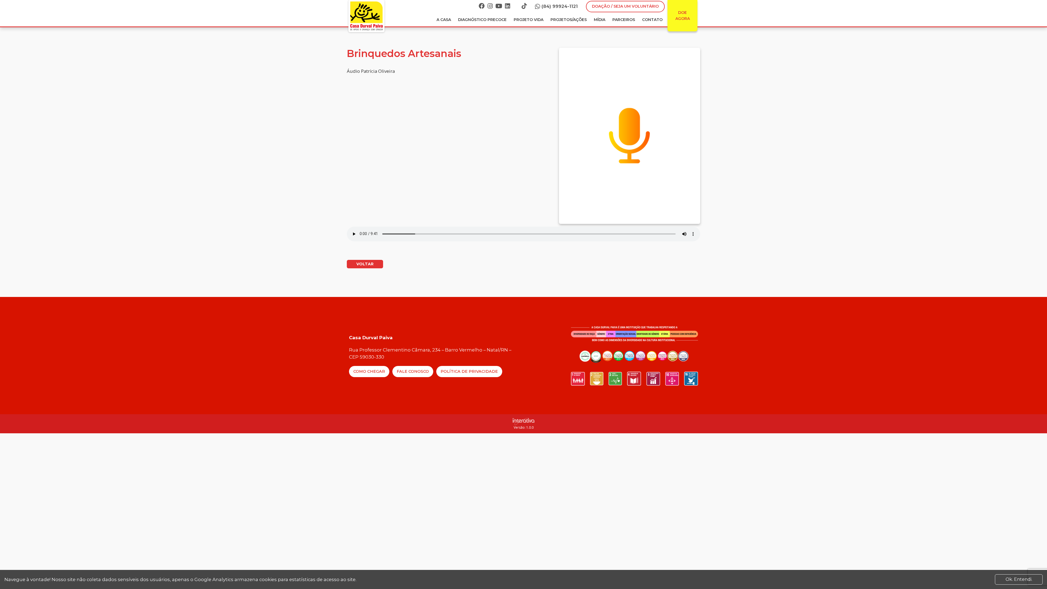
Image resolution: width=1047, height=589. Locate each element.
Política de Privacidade (469, 371)
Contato (652, 19)
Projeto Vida (528, 19)
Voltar (365, 264)
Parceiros (623, 19)
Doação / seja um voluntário (625, 6)
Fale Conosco (413, 371)
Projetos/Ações (568, 19)
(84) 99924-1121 (559, 6)
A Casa (444, 19)
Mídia (599, 19)
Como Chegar (369, 371)
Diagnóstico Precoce (482, 19)
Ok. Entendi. (1019, 579)
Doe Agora (682, 15)
